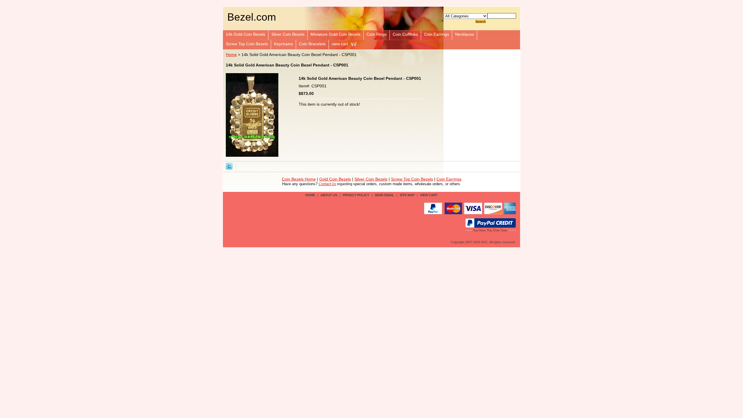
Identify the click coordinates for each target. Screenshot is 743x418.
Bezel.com (251, 17)
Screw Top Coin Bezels (247, 44)
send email (384, 195)
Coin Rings (377, 34)
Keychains (283, 44)
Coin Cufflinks (405, 34)
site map (407, 195)
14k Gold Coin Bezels (245, 34)
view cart (340, 44)
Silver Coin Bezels (287, 34)
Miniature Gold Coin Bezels (335, 34)
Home (231, 54)
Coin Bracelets (312, 44)
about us (328, 195)
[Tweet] (229, 165)
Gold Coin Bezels (335, 179)
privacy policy (356, 195)
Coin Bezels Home (299, 179)
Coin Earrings (436, 34)
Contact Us (327, 184)
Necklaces (464, 34)
